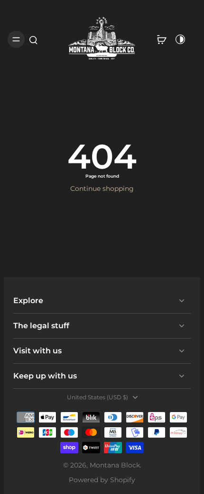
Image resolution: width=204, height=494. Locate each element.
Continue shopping (102, 188)
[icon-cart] (161, 39)
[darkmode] (180, 39)
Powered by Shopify (102, 480)
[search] (33, 39)
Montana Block (115, 465)
